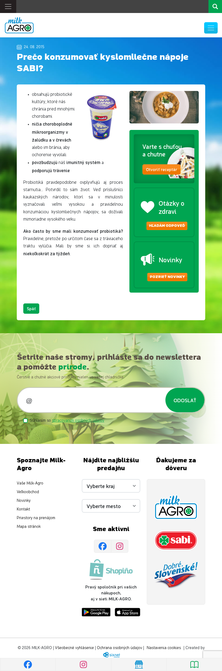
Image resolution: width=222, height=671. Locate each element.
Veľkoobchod (28, 492)
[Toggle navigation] (8, 6)
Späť (31, 308)
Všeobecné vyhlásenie (74, 648)
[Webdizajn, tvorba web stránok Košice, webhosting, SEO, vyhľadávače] (111, 655)
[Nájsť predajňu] (138, 664)
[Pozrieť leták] (194, 664)
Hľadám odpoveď (167, 226)
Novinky (24, 501)
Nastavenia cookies (164, 648)
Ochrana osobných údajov (119, 648)
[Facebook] (102, 546)
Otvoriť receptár (161, 169)
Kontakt (23, 509)
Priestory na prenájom (36, 518)
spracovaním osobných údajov (78, 420)
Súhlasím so (67, 420)
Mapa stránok (29, 527)
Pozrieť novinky (167, 277)
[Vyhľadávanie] (215, 6)
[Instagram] (119, 546)
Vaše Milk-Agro (30, 483)
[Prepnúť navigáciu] (211, 28)
